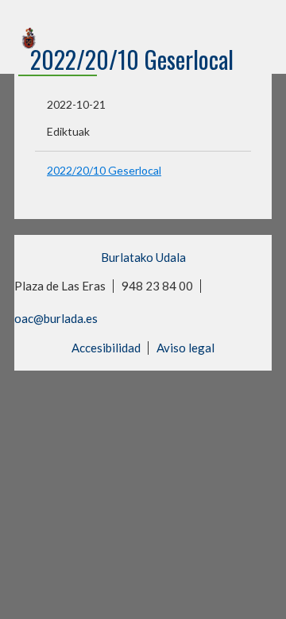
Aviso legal (185, 347)
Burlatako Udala (143, 257)
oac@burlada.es (56, 318)
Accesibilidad (106, 347)
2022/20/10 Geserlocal (104, 170)
